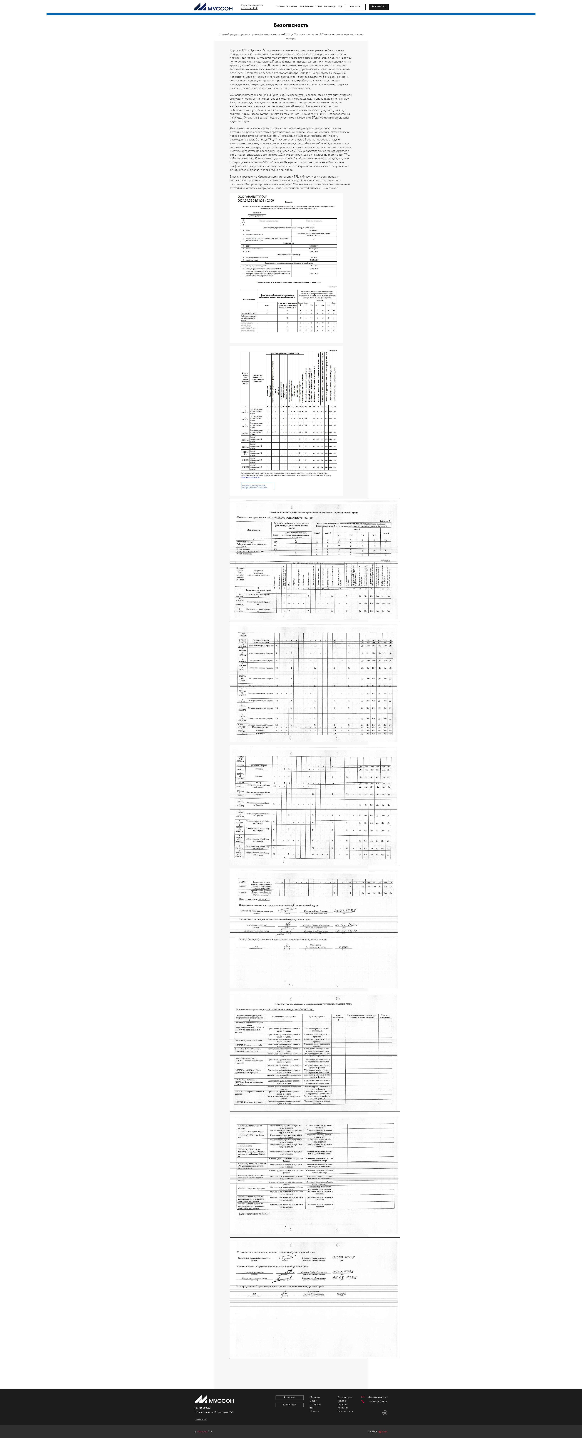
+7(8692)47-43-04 (378, 1401)
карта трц (380, 7)
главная (280, 7)
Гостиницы (330, 7)
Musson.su (202, 1432)
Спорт (319, 7)
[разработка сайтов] (379, 1432)
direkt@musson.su (377, 1397)
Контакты (355, 7)
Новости (314, 1411)
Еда (340, 7)
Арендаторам (345, 1397)
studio (384, 1432)
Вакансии (343, 1404)
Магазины (292, 7)
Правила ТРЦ (201, 1420)
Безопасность (345, 1411)
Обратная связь (289, 1405)
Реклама (342, 1401)
